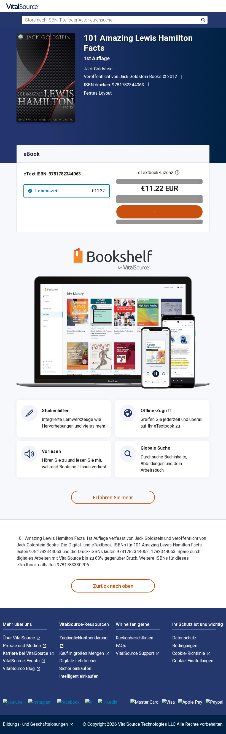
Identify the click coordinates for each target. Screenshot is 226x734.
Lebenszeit (70, 190)
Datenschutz (184, 637)
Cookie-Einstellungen (192, 660)
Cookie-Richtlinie (189, 653)
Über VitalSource (19, 637)
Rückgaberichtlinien (134, 637)
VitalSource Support (135, 653)
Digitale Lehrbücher (78, 660)
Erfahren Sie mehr (113, 497)
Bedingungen (184, 645)
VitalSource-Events (22, 660)
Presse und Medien (22, 645)
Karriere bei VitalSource (26, 653)
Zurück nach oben (113, 586)
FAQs (121, 645)
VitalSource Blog (19, 668)
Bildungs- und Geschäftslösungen (36, 724)
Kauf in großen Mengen (82, 653)
